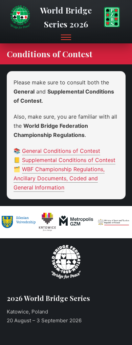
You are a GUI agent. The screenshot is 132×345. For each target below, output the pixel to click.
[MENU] (66, 37)
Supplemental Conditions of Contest (68, 160)
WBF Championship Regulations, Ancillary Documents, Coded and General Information (59, 178)
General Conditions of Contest (61, 150)
